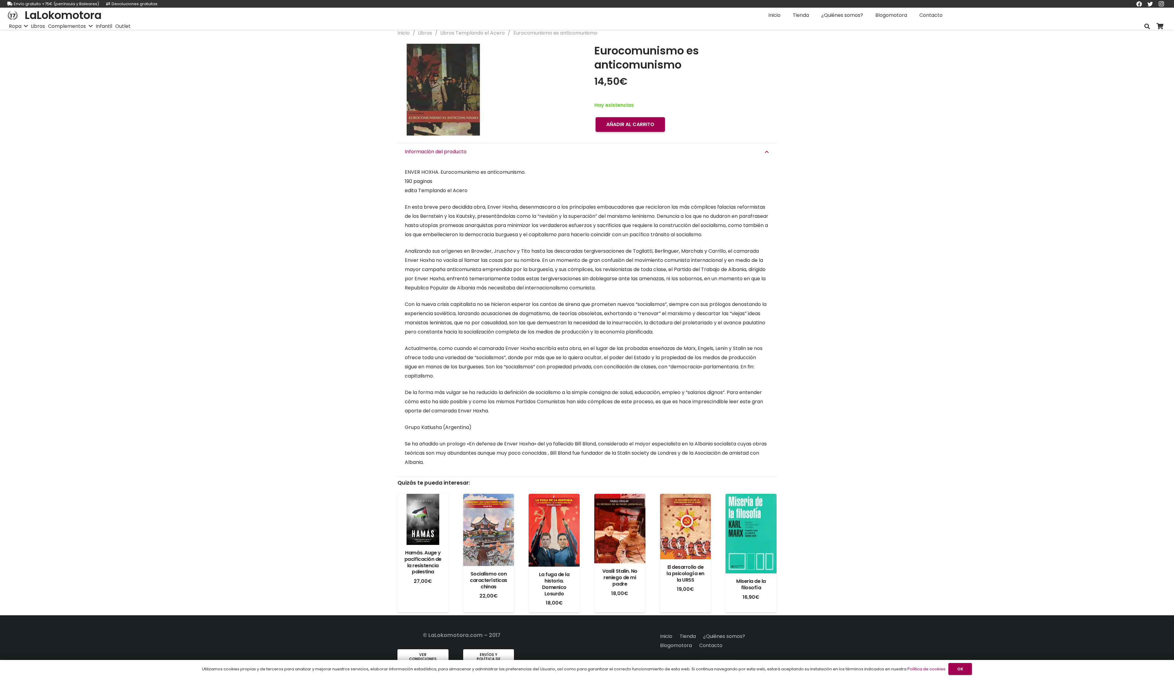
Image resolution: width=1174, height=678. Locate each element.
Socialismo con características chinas (488, 580)
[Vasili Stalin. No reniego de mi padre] (619, 528)
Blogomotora (676, 645)
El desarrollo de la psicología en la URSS (685, 573)
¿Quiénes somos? (724, 636)
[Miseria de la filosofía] (751, 533)
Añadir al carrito (630, 124)
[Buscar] (1147, 26)
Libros (425, 32)
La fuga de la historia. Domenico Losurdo (554, 584)
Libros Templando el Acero (472, 32)
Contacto (710, 645)
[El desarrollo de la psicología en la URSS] (685, 526)
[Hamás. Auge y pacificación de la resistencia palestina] (423, 519)
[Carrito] (1160, 26)
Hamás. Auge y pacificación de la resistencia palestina (422, 562)
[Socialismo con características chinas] (488, 530)
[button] (570, 53)
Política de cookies (926, 669)
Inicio (403, 32)
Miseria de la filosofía (751, 584)
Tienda (688, 636)
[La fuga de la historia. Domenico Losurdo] (554, 530)
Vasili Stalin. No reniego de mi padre (619, 577)
